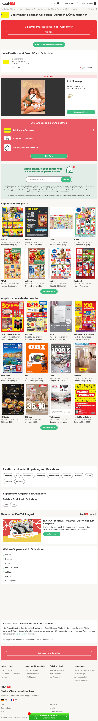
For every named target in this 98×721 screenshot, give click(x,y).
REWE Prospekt (31, 677)
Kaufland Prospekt (32, 674)
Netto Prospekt (55, 674)
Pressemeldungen (81, 680)
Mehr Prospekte (49, 291)
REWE (7, 563)
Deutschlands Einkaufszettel (85, 670)
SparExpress (10, 581)
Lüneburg (41, 476)
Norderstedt (54, 476)
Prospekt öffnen (80, 112)
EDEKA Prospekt (31, 670)
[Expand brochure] (33, 97)
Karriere (4, 677)
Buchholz (19, 481)
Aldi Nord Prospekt (57, 670)
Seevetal (8, 481)
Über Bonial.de (6, 670)
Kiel (17, 476)
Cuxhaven (67, 476)
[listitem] (12, 226)
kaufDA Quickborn (8, 9)
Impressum (53, 705)
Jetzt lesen (51, 534)
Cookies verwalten (56, 711)
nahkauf (8, 572)
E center (8, 559)
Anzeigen (91, 9)
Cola (13, 504)
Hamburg (8, 476)
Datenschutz (6, 708)
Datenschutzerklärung (63, 192)
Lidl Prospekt (55, 677)
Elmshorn (79, 476)
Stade (89, 476)
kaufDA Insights (80, 674)
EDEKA (8, 555)
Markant (8, 576)
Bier (6, 504)
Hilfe (3, 705)
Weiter (66, 179)
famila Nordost (11, 568)
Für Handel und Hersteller (10, 674)
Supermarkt (30, 9)
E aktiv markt (21, 634)
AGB (2, 711)
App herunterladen (81, 677)
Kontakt (52, 708)
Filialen (20, 9)
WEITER (49, 32)
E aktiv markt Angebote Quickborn (49, 45)
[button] (49, 95)
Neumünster (28, 476)
